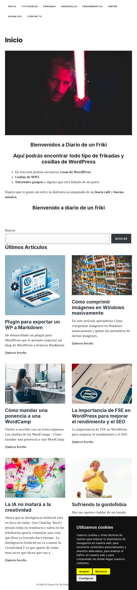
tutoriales (30, 6)
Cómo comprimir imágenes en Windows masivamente (98, 307)
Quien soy (15, 16)
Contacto (34, 16)
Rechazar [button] (101, 571)
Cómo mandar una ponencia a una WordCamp (26, 416)
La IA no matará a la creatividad (28, 507)
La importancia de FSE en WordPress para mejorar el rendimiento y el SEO (101, 416)
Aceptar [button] (84, 571)
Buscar (10, 230)
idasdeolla (69, 6)
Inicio (12, 6)
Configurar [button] (86, 578)
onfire (112, 6)
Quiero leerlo (15, 352)
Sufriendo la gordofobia (99, 504)
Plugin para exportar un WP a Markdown (32, 324)
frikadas (49, 6)
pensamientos (92, 6)
